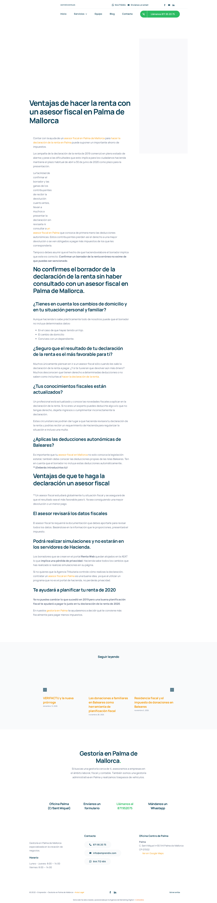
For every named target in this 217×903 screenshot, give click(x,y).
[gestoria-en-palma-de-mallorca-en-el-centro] (163, 107)
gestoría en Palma (57, 610)
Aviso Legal (79, 892)
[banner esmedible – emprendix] (163, 50)
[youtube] (169, 5)
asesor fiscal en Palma (61, 576)
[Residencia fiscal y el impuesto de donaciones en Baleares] (154, 679)
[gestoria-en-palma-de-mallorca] (42, 9)
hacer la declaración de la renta (80, 376)
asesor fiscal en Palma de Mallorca (84, 138)
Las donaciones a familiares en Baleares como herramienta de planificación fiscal (108, 704)
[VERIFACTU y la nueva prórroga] (63, 679)
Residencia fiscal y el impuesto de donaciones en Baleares (153, 702)
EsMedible (139, 900)
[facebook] (165, 5)
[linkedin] (173, 5)
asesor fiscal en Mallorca (73, 454)
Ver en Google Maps (153, 853)
